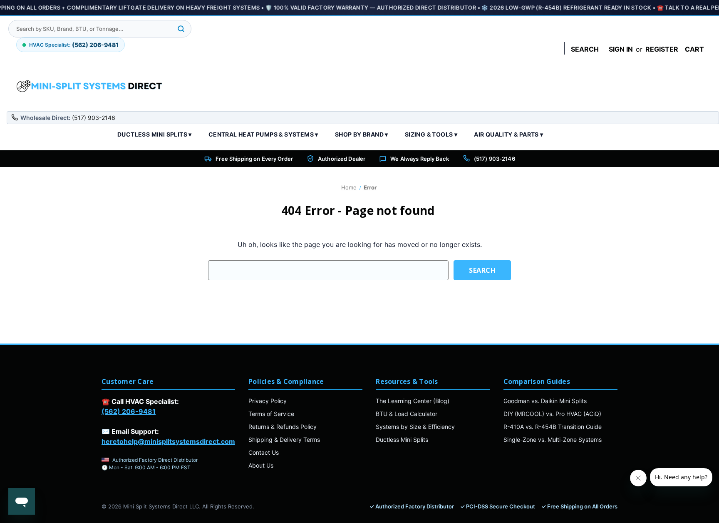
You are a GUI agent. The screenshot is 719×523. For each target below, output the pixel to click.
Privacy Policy (267, 400)
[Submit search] (181, 28)
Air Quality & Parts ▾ (508, 134)
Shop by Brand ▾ (361, 134)
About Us (260, 465)
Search (585, 49)
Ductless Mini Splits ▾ (154, 134)
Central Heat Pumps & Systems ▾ (263, 134)
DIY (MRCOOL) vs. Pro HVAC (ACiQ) (552, 413)
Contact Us (263, 452)
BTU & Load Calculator (406, 413)
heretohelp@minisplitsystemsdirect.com (168, 441)
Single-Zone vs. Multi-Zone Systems (552, 439)
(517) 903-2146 (494, 158)
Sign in (621, 49)
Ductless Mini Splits (402, 439)
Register (661, 49)
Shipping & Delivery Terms (284, 439)
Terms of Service (271, 413)
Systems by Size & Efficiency (415, 426)
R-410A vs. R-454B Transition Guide (552, 426)
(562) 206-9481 (129, 411)
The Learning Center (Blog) (412, 400)
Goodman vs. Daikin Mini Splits (545, 400)
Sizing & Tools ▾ (431, 134)
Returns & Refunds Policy (282, 426)
